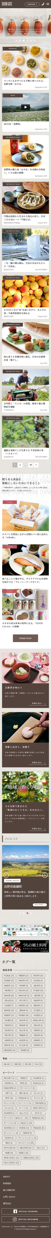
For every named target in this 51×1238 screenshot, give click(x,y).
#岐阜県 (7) (38, 1006)
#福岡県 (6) (9, 1040)
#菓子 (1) (9, 1093)
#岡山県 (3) (38, 1025)
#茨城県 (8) (23, 986)
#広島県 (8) (9, 1030)
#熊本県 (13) (9, 1045)
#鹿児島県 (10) (9, 1050)
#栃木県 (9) (38, 986)
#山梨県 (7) (9, 1006)
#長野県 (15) (23, 1006)
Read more (25, 638)
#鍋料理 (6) (27, 1133)
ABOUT (6, 1177)
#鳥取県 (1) (9, 1025)
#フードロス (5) (10, 1123)
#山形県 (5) (38, 981)
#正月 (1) (38, 1113)
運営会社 (7, 1203)
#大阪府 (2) (38, 1015)
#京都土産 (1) (23, 1098)
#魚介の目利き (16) (11, 1163)
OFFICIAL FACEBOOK (28, 1211)
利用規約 (7, 1183)
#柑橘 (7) (23, 1078)
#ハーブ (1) (23, 1108)
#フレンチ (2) (9, 1103)
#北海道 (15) (9, 976)
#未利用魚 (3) (9, 1128)
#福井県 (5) (38, 1000)
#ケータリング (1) (28, 1088)
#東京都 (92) (9, 996)
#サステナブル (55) (26, 1143)
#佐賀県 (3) (23, 1040)
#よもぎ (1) (9, 1108)
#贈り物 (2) (23, 1093)
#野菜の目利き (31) (11, 1158)
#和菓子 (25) (23, 1153)
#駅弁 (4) (9, 1143)
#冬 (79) (38, 1064)
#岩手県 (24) (38, 976)
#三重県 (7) (38, 1010)
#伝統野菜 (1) (38, 1078)
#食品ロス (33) (26, 1123)
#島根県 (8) (23, 1025)
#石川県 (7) (23, 1000)
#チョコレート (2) (11, 1133)
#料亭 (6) (23, 1083)
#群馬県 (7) (9, 990)
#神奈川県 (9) (23, 996)
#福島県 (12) (9, 986)
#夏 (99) (17, 1064)
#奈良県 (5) (23, 1020)
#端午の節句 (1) (39, 1108)
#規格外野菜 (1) (10, 1088)
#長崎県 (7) (38, 1040)
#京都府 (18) (23, 1015)
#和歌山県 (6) (38, 1020)
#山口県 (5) (23, 1030)
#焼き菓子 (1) (9, 1078)
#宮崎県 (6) (38, 1045)
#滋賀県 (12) (9, 1015)
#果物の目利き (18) (30, 1158)
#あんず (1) (23, 1113)
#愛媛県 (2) (23, 1035)
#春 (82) (7, 1064)
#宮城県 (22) (9, 981)
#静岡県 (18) (9, 1010)
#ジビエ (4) (38, 1098)
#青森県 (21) (23, 976)
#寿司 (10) (9, 1098)
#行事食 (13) (24, 1128)
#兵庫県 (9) (9, 1020)
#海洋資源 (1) (40, 1103)
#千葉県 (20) (38, 990)
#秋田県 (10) (23, 981)
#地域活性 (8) (38, 1128)
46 (31, 465)
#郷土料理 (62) (25, 1148)
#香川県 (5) (9, 1035)
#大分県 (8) (23, 1045)
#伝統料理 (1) (9, 1113)
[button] (16, 40)
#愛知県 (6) (23, 1010)
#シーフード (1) (25, 1103)
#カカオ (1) (38, 1093)
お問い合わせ (9, 1197)
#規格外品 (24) (38, 1118)
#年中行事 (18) (9, 1148)
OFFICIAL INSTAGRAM (28, 1219)
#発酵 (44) (9, 1153)
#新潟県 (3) (38, 996)
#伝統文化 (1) (38, 1083)
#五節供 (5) (9, 1138)
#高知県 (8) (38, 1035)
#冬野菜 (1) (9, 1083)
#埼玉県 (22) (23, 990)
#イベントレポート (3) (27, 1138)
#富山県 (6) (9, 1000)
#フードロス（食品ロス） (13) (16, 1118)
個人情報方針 (9, 1190)
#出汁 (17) (41, 1148)
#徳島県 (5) (38, 1030)
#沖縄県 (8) (24, 1050)
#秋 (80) (28, 1064)
